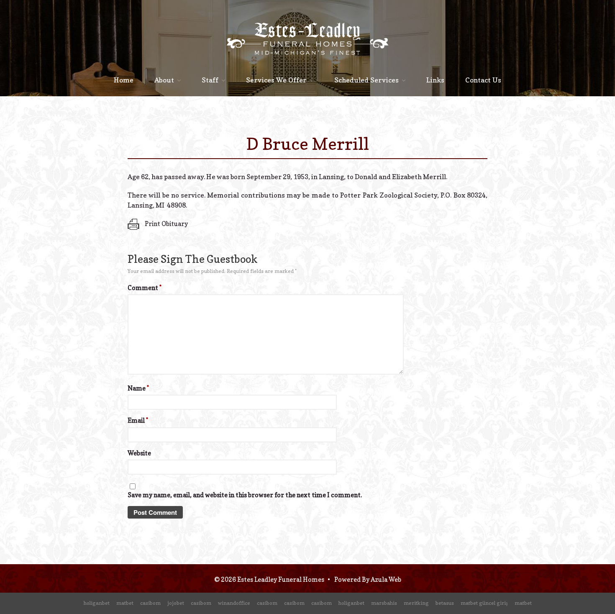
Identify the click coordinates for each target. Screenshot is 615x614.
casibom (150, 603)
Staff (210, 80)
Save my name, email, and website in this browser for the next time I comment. (245, 495)
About (164, 80)
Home (123, 80)
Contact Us (483, 80)
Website (139, 453)
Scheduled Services (366, 80)
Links (435, 80)
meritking (416, 603)
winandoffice (234, 603)
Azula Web (386, 579)
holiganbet (97, 603)
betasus (445, 603)
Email (138, 420)
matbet (124, 603)
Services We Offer (276, 80)
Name (138, 388)
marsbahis (384, 603)
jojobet (175, 603)
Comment (144, 288)
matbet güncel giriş (484, 603)
